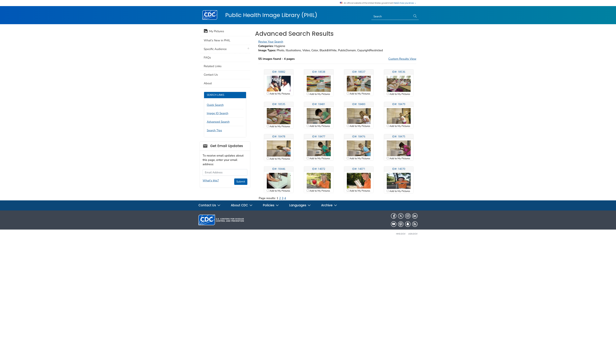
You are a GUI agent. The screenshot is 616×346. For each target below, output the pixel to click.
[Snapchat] (408, 224)
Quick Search (215, 105)
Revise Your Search (270, 42)
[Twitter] (400, 216)
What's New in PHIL (217, 40)
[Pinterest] (400, 224)
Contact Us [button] (207, 205)
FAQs (207, 57)
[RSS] (415, 224)
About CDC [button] (240, 205)
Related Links (213, 66)
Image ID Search (217, 113)
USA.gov (413, 233)
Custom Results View (402, 59)
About (208, 83)
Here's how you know (404, 3)
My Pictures (216, 31)
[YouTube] (393, 224)
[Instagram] (408, 216)
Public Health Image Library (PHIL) (271, 15)
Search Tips (214, 130)
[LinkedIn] (415, 216)
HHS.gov (401, 233)
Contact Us (211, 75)
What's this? (211, 180)
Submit (240, 181)
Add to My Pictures (279, 93)
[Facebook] (393, 216)
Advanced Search (218, 122)
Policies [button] (269, 205)
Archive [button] (327, 205)
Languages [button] (298, 205)
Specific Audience (215, 49)
